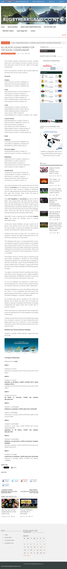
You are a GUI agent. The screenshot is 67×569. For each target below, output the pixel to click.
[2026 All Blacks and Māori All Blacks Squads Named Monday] (44, 213)
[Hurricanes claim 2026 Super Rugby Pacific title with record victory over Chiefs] (44, 225)
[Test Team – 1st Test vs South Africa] (44, 181)
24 (44, 550)
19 (28, 550)
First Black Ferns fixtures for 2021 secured (29, 492)
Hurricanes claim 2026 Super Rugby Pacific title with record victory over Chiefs (55, 226)
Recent (44, 163)
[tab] (43, 163)
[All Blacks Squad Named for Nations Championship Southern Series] (44, 200)
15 (37, 547)
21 (34, 550)
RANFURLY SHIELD (8, 31)
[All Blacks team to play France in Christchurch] (44, 190)
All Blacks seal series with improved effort (9, 492)
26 (28, 553)
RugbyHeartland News (22, 43)
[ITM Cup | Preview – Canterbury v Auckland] (28, 503)
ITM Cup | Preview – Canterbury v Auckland (27, 511)
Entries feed (8, 537)
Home (3, 27)
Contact (33, 31)
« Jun (24, 555)
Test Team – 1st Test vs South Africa (54, 181)
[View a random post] (63, 35)
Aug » (28, 555)
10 (44, 544)
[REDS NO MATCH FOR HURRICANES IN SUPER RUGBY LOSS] (10, 503)
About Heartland (13, 27)
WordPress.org (9, 543)
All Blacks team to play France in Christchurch (55, 190)
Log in (6, 534)
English (45, 51)
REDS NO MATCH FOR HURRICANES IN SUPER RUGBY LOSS (8, 511)
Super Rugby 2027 (22, 31)
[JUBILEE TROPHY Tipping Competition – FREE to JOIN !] (44, 169)
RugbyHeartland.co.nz (14, 566)
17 (44, 547)
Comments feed (9, 540)
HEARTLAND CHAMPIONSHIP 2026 (31, 27)
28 (34, 553)
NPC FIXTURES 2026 (50, 27)
